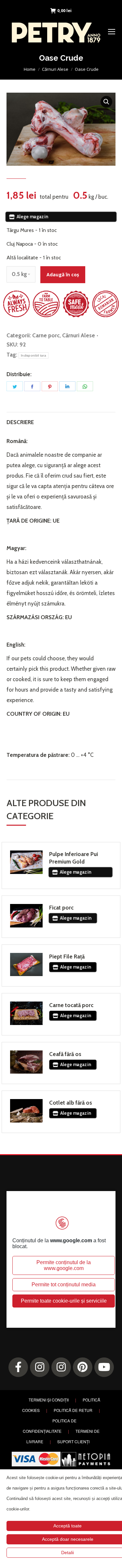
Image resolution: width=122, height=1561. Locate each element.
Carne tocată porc (71, 1005)
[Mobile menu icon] (111, 32)
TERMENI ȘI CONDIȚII (49, 1399)
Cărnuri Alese (78, 335)
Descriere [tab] (20, 422)
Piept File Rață (67, 956)
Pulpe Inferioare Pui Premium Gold (73, 858)
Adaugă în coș (63, 274)
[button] (106, 102)
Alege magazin (31, 216)
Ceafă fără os (65, 1054)
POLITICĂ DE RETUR (73, 1410)
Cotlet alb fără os (70, 1102)
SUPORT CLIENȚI (73, 1441)
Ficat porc (61, 907)
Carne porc (46, 335)
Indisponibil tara (33, 355)
